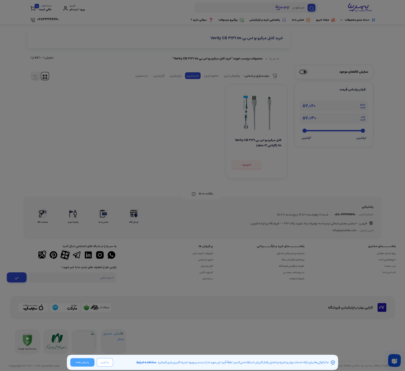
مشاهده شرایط (146, 362)
